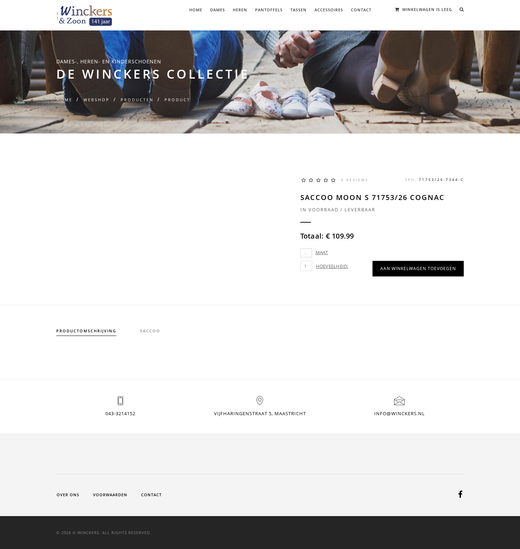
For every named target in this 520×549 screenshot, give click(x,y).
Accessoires (328, 9)
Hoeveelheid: (332, 266)
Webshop (96, 99)
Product (177, 99)
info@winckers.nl (399, 413)
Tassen (298, 9)
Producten (137, 99)
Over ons (68, 494)
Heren (240, 9)
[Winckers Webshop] (84, 13)
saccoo (150, 330)
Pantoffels (269, 9)
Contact (361, 9)
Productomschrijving (86, 330)
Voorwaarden (110, 494)
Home (195, 9)
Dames (217, 9)
